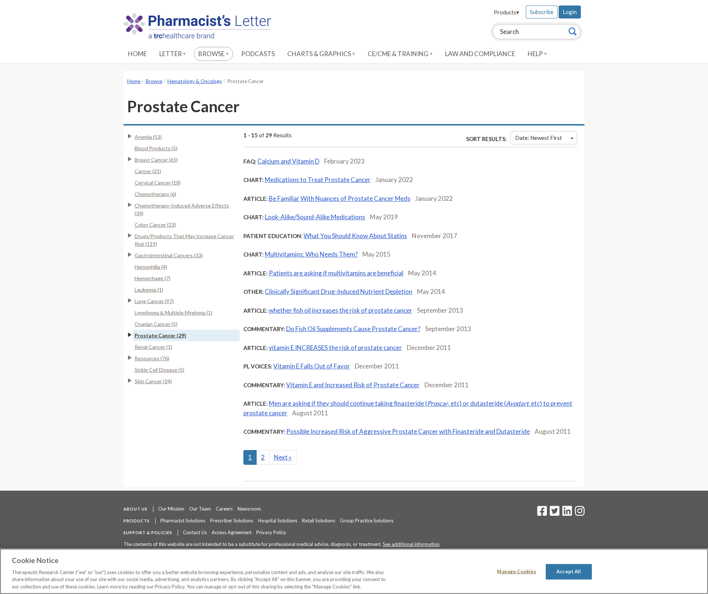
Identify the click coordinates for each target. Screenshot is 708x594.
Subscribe (541, 11)
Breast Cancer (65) (156, 160)
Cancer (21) (148, 171)
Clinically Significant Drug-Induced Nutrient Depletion (338, 291)
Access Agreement (231, 532)
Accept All (568, 571)
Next (283, 457)
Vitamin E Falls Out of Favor (311, 366)
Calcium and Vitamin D (288, 161)
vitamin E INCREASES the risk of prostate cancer (335, 347)
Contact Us (195, 532)
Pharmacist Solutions (182, 520)
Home (137, 54)
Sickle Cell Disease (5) (159, 370)
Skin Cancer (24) (153, 381)
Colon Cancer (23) (155, 225)
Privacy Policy (271, 532)
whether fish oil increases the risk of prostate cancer (340, 310)
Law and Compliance (480, 54)
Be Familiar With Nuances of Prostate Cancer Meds (339, 198)
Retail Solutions (318, 520)
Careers (224, 509)
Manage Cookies (516, 571)
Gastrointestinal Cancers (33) (169, 255)
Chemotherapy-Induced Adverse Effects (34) (182, 209)
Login (570, 11)
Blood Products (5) (156, 148)
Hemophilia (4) (151, 267)
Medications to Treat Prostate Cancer (318, 179)
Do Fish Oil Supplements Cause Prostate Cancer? (353, 329)
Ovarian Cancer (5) (156, 324)
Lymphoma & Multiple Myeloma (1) (173, 312)
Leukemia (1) (149, 289)
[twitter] (553, 513)
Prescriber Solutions (231, 520)
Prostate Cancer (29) (160, 335)
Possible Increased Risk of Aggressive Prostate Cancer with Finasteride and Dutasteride (408, 431)
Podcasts (258, 54)
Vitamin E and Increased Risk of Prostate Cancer (353, 385)
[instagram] (579, 513)
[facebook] (542, 513)
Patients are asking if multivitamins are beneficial (336, 273)
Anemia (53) (148, 137)
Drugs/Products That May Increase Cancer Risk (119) (184, 240)
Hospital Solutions (277, 520)
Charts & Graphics (319, 54)
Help (536, 54)
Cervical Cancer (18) (158, 182)
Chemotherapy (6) (155, 194)
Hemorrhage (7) (152, 278)
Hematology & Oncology (194, 81)
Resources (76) (152, 358)
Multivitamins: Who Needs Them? (311, 254)
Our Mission (171, 509)
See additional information (411, 544)
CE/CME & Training (399, 54)
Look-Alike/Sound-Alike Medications (315, 217)
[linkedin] (567, 513)
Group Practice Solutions (366, 520)
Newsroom (249, 509)
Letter (171, 54)
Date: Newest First (538, 137)
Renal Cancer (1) (153, 347)
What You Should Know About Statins (355, 236)
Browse (212, 54)
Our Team (200, 509)
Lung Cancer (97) (154, 301)
